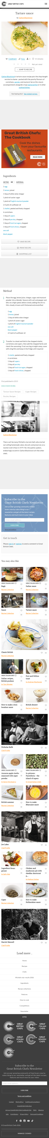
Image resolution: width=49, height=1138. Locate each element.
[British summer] (12, 792)
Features (24, 994)
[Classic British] (24, 634)
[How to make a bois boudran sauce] (12, 695)
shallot (7, 208)
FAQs (34, 1110)
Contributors (14, 1114)
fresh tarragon (15, 223)
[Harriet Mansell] (24, 924)
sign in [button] (11, 544)
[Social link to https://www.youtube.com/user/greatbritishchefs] (28, 1121)
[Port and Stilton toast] (37, 666)
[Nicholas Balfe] (24, 729)
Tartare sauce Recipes (12, 391)
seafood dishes (24, 87)
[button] (45, 3)
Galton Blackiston (25, 18)
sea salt (6, 230)
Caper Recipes (30, 391)
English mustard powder (20, 201)
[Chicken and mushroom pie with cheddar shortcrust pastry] (37, 858)
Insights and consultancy (32, 1102)
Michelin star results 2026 (24, 977)
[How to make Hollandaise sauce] (37, 890)
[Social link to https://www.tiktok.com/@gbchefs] (32, 1121)
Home (24, 961)
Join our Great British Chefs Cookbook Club (18, 1110)
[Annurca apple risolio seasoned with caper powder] (12, 761)
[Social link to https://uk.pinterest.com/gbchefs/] (21, 1121)
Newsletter (24, 1011)
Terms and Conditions (36, 1114)
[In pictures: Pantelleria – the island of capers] (37, 761)
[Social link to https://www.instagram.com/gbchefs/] (24, 1121)
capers (12, 216)
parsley (17, 82)
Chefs (24, 972)
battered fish (33, 85)
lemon (7, 190)
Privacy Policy (24, 1114)
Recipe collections (24, 989)
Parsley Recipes (9, 396)
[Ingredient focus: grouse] (12, 858)
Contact (11, 1102)
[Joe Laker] (24, 826)
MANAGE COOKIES (24, 1133)
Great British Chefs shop (24, 1106)
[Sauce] (12, 600)
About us (41, 1110)
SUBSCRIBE (14, 525)
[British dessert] (37, 695)
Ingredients (24, 983)
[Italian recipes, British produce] (12, 666)
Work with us (19, 1102)
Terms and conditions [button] (10, 529)
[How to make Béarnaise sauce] (37, 792)
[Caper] (12, 890)
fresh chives (14, 227)
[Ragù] (12, 574)
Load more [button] (23, 953)
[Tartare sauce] (37, 600)
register (19, 544)
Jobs (7, 1114)
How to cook (24, 1000)
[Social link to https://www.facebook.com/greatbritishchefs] (17, 1121)
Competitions (24, 1006)
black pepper (8, 234)
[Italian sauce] (37, 574)
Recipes (24, 966)
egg (6, 186)
